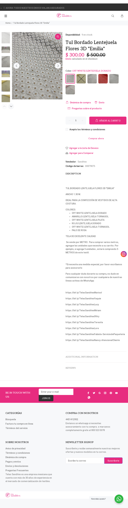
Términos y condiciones (17, 453)
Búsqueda (10, 419)
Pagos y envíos (13, 461)
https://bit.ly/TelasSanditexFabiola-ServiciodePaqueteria (95, 334)
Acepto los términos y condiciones (87, 129)
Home (8, 23)
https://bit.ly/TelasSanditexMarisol (84, 292)
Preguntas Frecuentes (17, 470)
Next (58, 66)
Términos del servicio (16, 428)
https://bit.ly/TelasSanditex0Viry (82, 316)
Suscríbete (113, 460)
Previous (17, 66)
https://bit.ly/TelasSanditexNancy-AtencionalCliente (93, 340)
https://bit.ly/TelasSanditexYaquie (83, 298)
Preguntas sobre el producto (87, 108)
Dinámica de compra (80, 102)
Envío (68, 59)
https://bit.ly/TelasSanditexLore (82, 328)
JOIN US (46, 398)
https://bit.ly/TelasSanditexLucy (82, 304)
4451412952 (72, 419)
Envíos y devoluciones (16, 466)
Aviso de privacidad (15, 448)
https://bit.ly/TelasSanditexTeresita (84, 322)
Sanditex (82, 161)
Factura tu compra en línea (19, 424)
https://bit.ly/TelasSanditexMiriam (83, 310)
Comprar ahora (96, 138)
